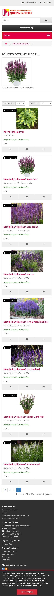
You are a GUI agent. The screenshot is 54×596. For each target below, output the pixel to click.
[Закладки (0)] (50, 3)
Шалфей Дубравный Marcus (19, 274)
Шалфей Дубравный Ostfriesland (22, 369)
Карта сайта (7, 544)
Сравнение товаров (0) (13, 97)
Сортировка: (9, 103)
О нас (4, 512)
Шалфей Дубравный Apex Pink (20, 179)
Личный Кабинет (9, 551)
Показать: (34, 103)
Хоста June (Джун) (14, 131)
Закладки (6, 557)
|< (5, 490)
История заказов (9, 554)
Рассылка (6, 560)
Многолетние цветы (21, 44)
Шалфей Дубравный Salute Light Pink (24, 416)
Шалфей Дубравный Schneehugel (22, 464)
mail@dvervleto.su (31, 3)
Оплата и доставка (9, 510)
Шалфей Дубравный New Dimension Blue (26, 321)
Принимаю (27, 592)
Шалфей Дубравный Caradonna (21, 226)
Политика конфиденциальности (15, 515)
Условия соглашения (11, 518)
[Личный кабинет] (45, 3)
